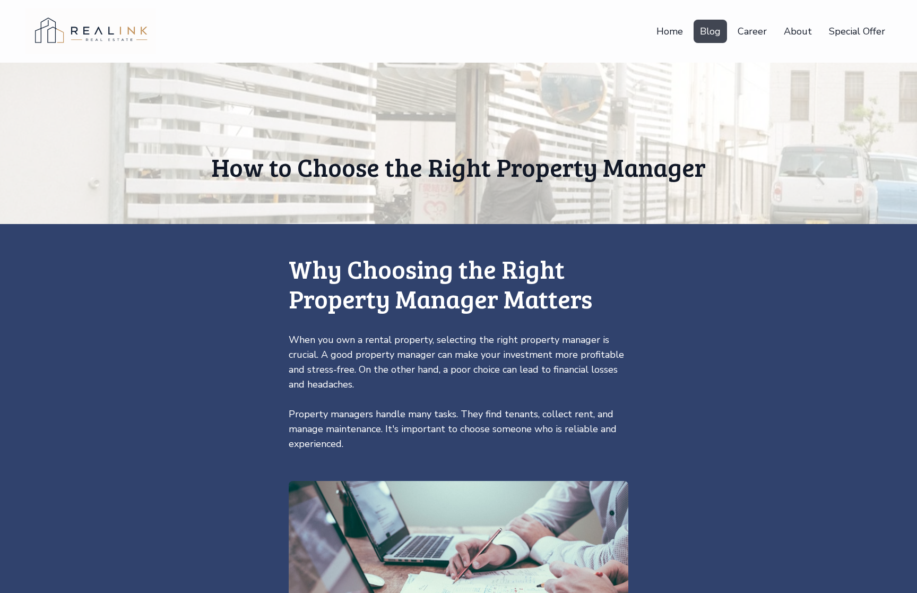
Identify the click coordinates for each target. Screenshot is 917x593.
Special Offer (857, 31)
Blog (710, 31)
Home (669, 31)
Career (752, 31)
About (798, 31)
